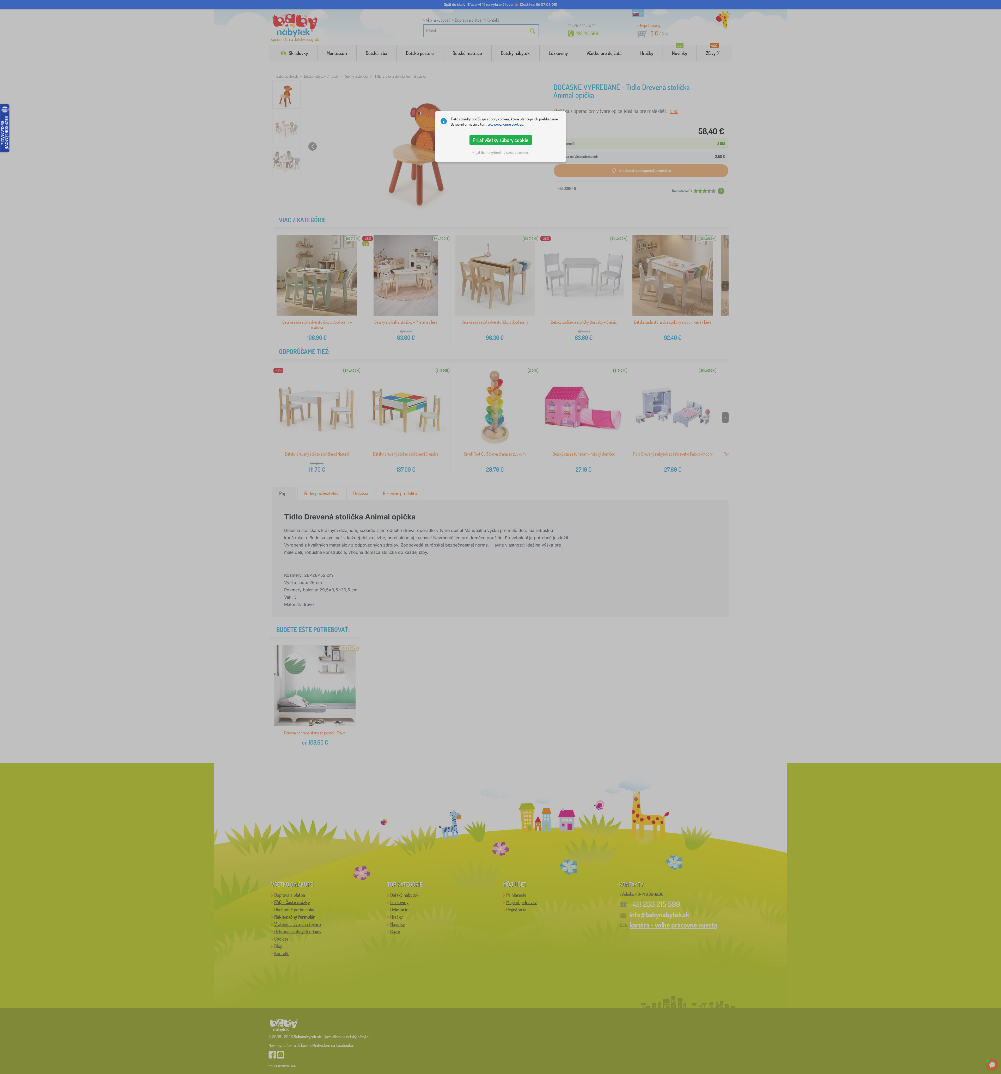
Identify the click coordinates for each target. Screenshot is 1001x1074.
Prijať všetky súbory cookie (500, 140)
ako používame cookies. (506, 124)
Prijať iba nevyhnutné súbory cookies (500, 152)
